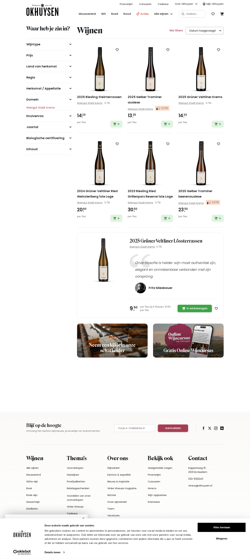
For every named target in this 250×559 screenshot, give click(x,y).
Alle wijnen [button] (161, 14)
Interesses (154, 502)
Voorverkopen (75, 468)
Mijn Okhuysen (215, 4)
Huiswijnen (73, 474)
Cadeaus (163, 4)
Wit (103, 14)
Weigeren (221, 538)
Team (110, 508)
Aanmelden (173, 428)
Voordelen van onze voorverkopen (78, 498)
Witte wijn (32, 481)
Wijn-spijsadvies (157, 495)
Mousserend (87, 14)
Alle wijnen (32, 468)
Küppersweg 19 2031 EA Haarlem (197, 470)
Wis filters (176, 30)
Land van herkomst (41, 66)
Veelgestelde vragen (160, 468)
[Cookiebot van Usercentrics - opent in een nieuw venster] (22, 552)
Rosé (114, 14)
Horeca (152, 488)
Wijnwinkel (113, 468)
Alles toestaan (221, 527)
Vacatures (113, 515)
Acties (144, 14)
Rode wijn (31, 495)
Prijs (29, 55)
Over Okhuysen (184, 4)
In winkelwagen (197, 308)
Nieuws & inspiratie (118, 481)
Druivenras (35, 116)
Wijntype (33, 44)
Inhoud (32, 149)
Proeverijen (126, 4)
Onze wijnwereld (117, 502)
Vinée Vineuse (75, 506)
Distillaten (32, 508)
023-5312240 (195, 479)
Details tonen (52, 552)
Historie (111, 495)
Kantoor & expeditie (119, 474)
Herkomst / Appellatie (43, 88)
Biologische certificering (45, 138)
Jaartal (32, 127)
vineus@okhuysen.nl (200, 485)
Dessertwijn (33, 502)
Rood (127, 14)
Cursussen (145, 4)
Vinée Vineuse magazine (122, 488)
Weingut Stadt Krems (142, 247)
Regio (30, 77)
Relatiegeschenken (78, 488)
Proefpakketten (76, 481)
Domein (32, 99)
